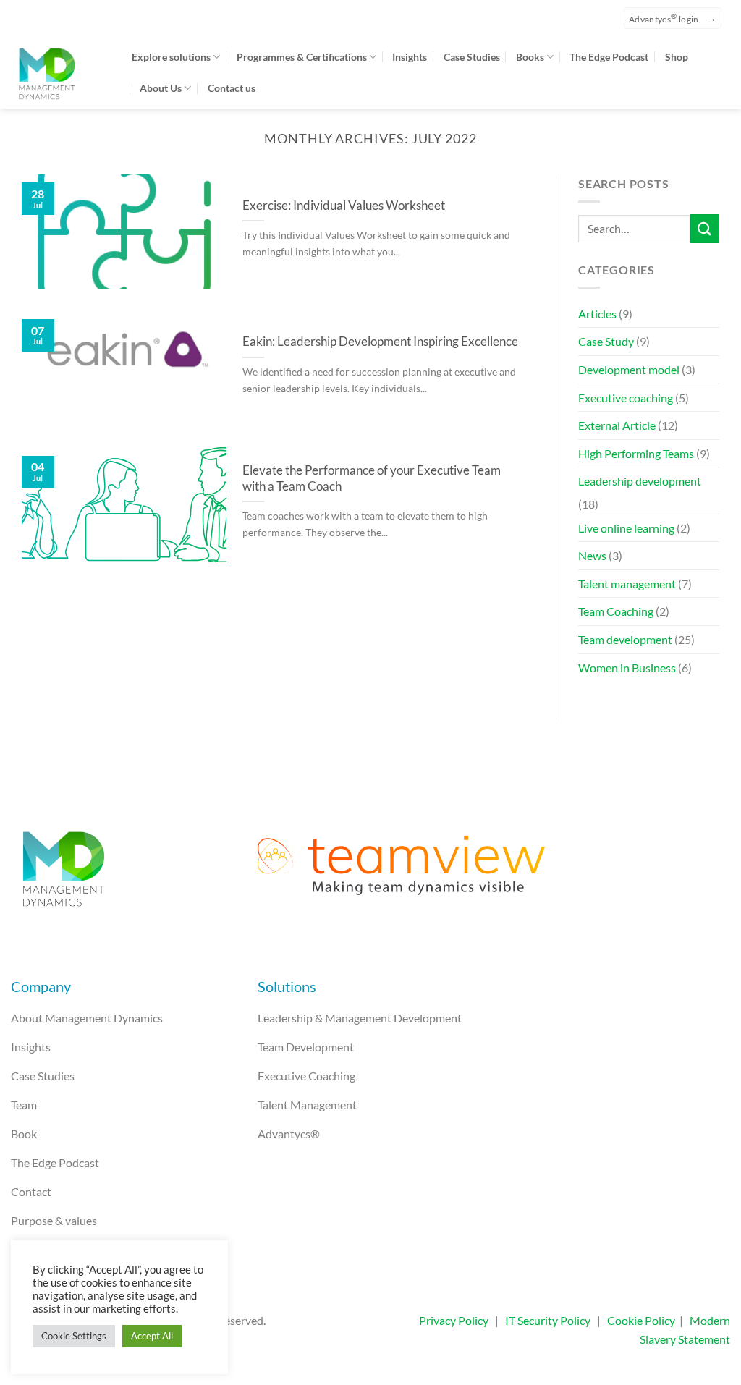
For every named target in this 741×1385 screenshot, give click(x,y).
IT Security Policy (547, 1320)
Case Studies (472, 57)
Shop (676, 57)
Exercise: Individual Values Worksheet (343, 205)
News (592, 555)
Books (530, 57)
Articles (597, 314)
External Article (617, 425)
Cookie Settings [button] (73, 1336)
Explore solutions (171, 57)
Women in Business (627, 667)
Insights (409, 57)
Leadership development (639, 481)
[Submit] (704, 228)
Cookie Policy (641, 1320)
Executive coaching (625, 398)
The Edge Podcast (608, 57)
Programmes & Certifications (302, 57)
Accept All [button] (152, 1336)
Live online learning (626, 528)
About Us (161, 88)
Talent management (627, 583)
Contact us (231, 88)
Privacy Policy (453, 1320)
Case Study (606, 341)
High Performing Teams (636, 453)
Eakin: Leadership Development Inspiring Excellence (380, 341)
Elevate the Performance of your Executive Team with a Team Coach (371, 478)
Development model (628, 369)
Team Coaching (615, 611)
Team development (625, 639)
